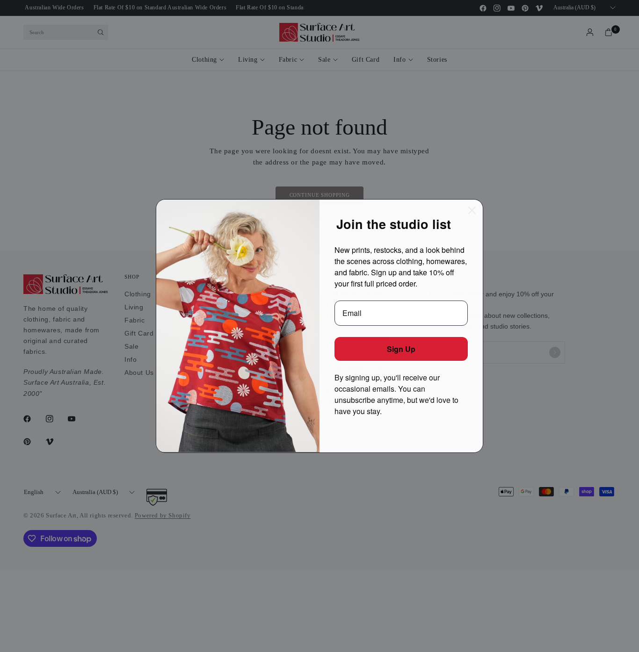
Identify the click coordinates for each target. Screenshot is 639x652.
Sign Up (401, 349)
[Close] (472, 210)
